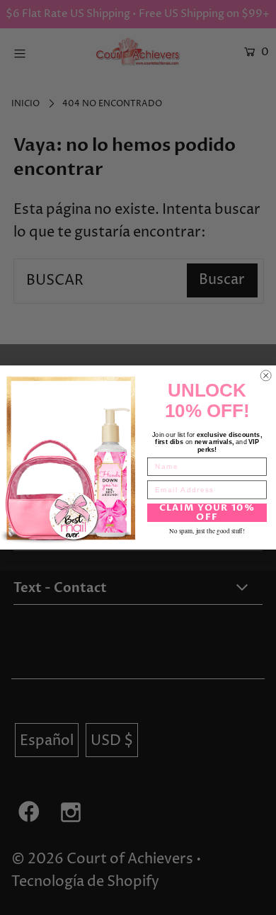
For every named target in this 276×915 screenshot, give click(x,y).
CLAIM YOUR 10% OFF (207, 513)
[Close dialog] (266, 376)
